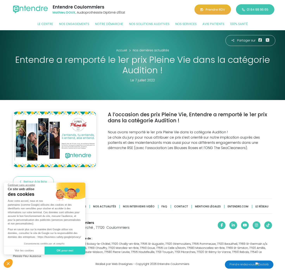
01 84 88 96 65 (257, 9)
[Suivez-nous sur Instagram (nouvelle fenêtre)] (256, 225)
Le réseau (262, 206)
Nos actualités (104, 206)
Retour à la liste (35, 181)
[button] (8, 263)
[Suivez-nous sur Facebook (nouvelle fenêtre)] (221, 225)
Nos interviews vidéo (139, 206)
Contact (181, 206)
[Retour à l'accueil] (30, 9)
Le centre (45, 24)
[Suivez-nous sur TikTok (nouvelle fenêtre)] (268, 225)
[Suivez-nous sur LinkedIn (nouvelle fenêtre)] (233, 225)
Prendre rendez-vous (242, 264)
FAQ (164, 206)
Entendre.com (238, 206)
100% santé (239, 24)
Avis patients (213, 24)
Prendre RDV (215, 9)
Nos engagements (74, 24)
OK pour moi (65, 250)
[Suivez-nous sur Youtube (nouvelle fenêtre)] (245, 225)
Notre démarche (109, 24)
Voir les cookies (24, 250)
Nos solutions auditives (149, 24)
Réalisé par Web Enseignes (114, 264)
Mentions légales (208, 206)
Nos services (186, 24)
